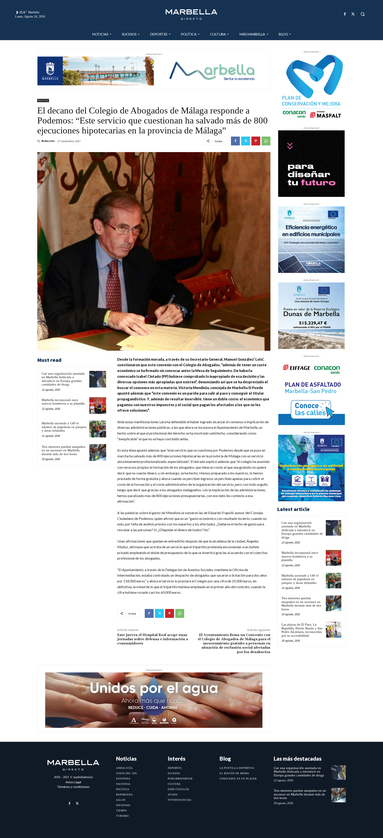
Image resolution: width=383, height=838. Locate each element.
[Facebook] (345, 14)
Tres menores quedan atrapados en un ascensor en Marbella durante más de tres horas (63, 450)
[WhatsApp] (266, 141)
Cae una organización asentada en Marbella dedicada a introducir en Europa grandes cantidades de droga (63, 379)
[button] (362, 14)
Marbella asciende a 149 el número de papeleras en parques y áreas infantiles (64, 426)
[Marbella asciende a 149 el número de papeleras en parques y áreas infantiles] (97, 429)
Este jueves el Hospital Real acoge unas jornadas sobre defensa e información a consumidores (152, 639)
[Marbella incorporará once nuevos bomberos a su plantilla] (97, 405)
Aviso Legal (73, 782)
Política (43, 100)
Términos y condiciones (73, 787)
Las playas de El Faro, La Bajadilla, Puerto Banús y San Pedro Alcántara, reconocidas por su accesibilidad (301, 630)
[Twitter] (353, 14)
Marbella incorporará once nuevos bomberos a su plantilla (63, 401)
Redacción (48, 141)
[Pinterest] (255, 141)
